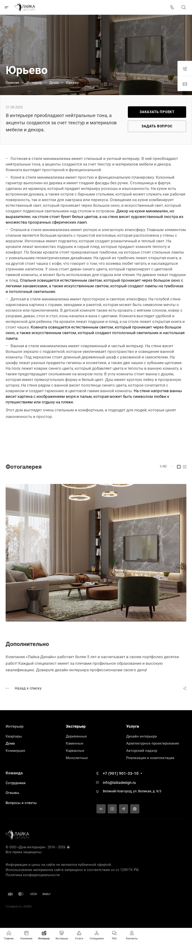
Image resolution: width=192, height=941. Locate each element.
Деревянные (76, 736)
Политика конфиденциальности (33, 875)
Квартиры (14, 736)
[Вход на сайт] (68, 847)
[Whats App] (134, 808)
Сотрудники (16, 783)
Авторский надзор (141, 751)
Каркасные (75, 751)
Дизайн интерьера (141, 736)
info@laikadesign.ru (119, 782)
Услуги (132, 726)
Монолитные (77, 758)
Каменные (74, 743)
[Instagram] (112, 808)
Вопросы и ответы (21, 803)
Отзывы (12, 793)
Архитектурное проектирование (152, 743)
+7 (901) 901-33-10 (121, 773)
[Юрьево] (96, 552)
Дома (10, 743)
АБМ (27, 906)
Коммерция (15, 751)
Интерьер (15, 726)
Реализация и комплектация (150, 758)
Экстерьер (76, 726)
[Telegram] (123, 808)
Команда (14, 773)
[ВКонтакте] (101, 808)
